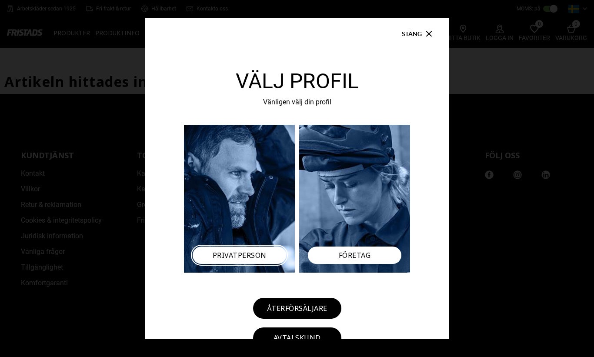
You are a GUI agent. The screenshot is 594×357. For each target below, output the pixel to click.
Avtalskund (297, 338)
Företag (355, 255)
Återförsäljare (297, 308)
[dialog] (297, 178)
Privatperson (240, 255)
